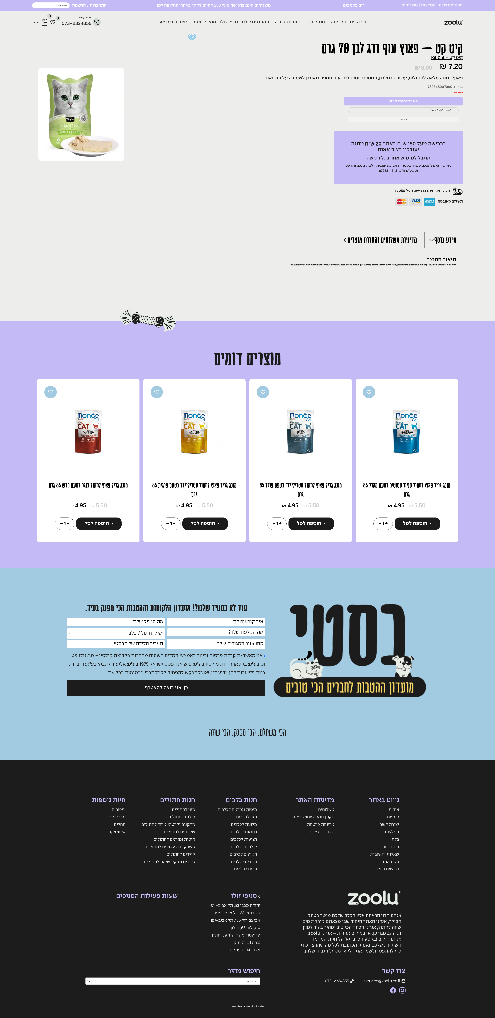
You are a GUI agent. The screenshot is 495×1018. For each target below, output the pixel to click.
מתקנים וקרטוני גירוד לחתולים (168, 825)
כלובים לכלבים (244, 862)
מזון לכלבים (246, 817)
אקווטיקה (117, 832)
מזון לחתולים (183, 810)
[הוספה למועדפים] (191, 36)
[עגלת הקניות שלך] (44, 22)
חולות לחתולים (181, 817)
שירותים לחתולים (179, 832)
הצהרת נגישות (321, 832)
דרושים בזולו (388, 869)
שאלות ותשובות (384, 854)
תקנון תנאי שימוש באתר (312, 817)
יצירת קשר (389, 825)
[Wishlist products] (52, 22)
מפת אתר (390, 862)
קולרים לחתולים (181, 854)
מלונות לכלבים (244, 825)
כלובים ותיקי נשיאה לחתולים (169, 862)
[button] (417, 524)
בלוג (395, 840)
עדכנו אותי (403, 119)
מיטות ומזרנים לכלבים (237, 810)
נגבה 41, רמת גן (246, 943)
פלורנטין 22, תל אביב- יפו (237, 913)
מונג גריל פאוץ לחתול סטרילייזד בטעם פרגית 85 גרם (194, 490)
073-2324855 (77, 23)
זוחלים (120, 825)
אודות (394, 810)
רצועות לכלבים (243, 840)
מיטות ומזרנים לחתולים (174, 840)
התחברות (390, 847)
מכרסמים (117, 817)
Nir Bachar (259, 1006)
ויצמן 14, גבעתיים (245, 950)
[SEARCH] (35, 5)
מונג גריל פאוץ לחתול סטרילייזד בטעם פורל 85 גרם (300, 490)
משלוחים (409, 5)
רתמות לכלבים (244, 832)
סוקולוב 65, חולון (245, 928)
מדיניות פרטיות (320, 825)
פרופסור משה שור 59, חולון (236, 935)
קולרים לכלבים (244, 847)
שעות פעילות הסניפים (147, 896)
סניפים (393, 817)
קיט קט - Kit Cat (447, 58)
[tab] (443, 240)
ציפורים (119, 810)
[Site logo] (431, 22)
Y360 (248, 1006)
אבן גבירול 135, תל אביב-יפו (235, 920)
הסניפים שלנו (451, 5)
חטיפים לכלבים (243, 854)
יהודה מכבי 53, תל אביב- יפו (234, 906)
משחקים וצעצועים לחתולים (170, 847)
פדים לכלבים (245, 869)
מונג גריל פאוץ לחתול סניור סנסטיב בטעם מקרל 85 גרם (406, 490)
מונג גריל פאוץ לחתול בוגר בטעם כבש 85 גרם (88, 485)
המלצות (428, 5)
